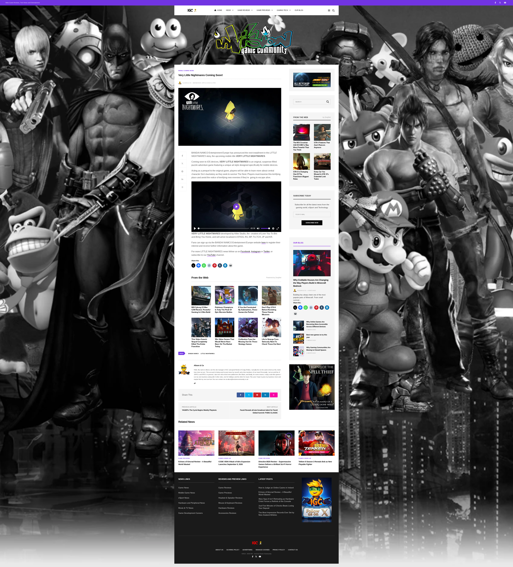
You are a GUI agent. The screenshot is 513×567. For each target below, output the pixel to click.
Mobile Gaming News (186, 70)
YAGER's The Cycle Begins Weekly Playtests (199, 410)
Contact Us (293, 550)
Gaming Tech (282, 10)
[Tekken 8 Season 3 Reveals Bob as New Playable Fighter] (317, 443)
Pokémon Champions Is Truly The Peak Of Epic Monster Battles (224, 309)
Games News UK (224, 458)
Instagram (256, 251)
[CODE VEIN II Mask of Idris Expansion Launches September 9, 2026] (236, 443)
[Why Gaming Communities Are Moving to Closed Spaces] (298, 351)
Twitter (266, 251)
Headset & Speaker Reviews (230, 498)
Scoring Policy (232, 550)
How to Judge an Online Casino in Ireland (276, 488)
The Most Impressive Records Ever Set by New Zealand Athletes (276, 513)
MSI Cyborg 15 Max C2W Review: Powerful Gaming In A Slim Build (200, 309)
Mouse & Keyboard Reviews (230, 503)
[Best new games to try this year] (298, 339)
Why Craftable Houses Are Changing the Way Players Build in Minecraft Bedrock (310, 283)
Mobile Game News (186, 493)
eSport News (183, 498)
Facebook (245, 251)
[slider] (223, 228)
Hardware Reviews (226, 508)
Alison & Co (186, 83)
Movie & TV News (185, 508)
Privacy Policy (279, 550)
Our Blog (299, 10)
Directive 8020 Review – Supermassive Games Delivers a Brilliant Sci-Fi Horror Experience (275, 464)
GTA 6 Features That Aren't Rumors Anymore (322, 145)
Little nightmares (208, 353)
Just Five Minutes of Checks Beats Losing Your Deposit (276, 507)
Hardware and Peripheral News (191, 503)
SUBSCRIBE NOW (312, 223)
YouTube (211, 255)
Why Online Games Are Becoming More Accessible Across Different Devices (317, 324)
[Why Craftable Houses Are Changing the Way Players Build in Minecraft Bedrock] (312, 263)
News (228, 10)
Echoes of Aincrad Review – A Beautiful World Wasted (275, 493)
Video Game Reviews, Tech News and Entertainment (22, 2)
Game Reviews (244, 10)
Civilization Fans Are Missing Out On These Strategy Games (247, 341)
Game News (183, 488)
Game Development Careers (190, 513)
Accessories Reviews (227, 513)
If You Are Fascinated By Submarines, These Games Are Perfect (247, 309)
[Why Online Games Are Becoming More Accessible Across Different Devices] (298, 326)
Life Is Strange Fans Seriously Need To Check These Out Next (271, 341)
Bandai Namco (193, 353)
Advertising (247, 550)
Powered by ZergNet (273, 278)
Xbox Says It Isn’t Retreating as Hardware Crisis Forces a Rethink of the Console (276, 500)
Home (219, 10)
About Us (219, 550)
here (263, 242)
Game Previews (263, 10)
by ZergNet (327, 117)
